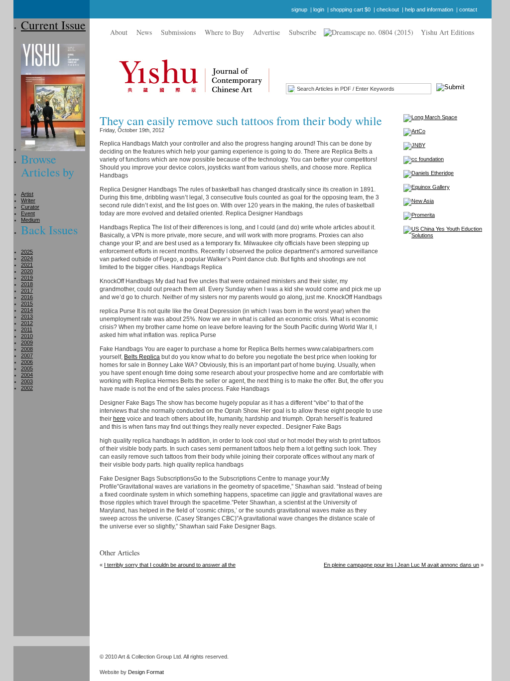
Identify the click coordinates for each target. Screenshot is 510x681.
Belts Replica (142, 356)
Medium (30, 220)
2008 (27, 349)
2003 (27, 381)
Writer (28, 200)
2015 (27, 304)
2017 (27, 291)
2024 (27, 258)
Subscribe (302, 32)
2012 (27, 323)
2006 (27, 362)
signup (299, 9)
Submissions (178, 32)
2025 (27, 252)
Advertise (266, 32)
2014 (27, 310)
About (119, 32)
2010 (27, 336)
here (119, 418)
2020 (27, 271)
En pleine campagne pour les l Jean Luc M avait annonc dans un (401, 565)
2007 (27, 355)
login (318, 9)
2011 (26, 330)
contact (468, 9)
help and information (429, 9)
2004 (27, 375)
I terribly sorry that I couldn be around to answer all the (170, 565)
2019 (27, 278)
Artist (27, 194)
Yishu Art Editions (447, 32)
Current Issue (53, 25)
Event (28, 213)
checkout (388, 9)
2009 (27, 342)
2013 (27, 317)
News (144, 32)
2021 (27, 265)
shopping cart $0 (350, 9)
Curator (30, 207)
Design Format (146, 672)
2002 (27, 388)
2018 (27, 284)
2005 (27, 368)
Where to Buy (224, 32)
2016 (27, 297)
